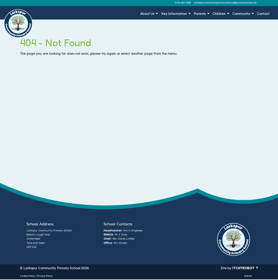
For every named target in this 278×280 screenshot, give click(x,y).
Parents (200, 14)
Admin (248, 276)
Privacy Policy (45, 276)
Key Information (174, 14)
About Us (147, 14)
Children (218, 14)
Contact (263, 14)
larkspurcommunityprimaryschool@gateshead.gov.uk (225, 2)
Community (241, 14)
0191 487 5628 (183, 2)
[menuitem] (148, 13)
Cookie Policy (27, 276)
